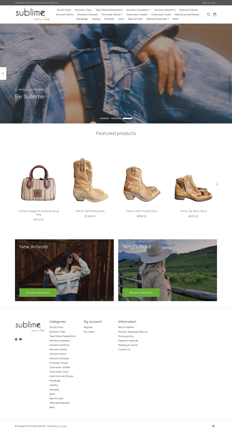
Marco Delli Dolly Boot (90, 210)
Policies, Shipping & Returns (133, 331)
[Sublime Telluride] (32, 14)
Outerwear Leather (137, 14)
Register (88, 327)
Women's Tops (83, 9)
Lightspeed (62, 426)
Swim (121, 18)
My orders (89, 331)
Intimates (109, 18)
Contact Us (124, 349)
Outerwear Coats (161, 14)
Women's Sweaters (59, 340)
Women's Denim (188, 9)
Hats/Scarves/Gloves (187, 14)
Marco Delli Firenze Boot (142, 210)
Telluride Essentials (59, 402)
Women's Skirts (64, 14)
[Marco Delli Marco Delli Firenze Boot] (141, 175)
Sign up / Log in (209, 3)
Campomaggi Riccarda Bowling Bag (39, 212)
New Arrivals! (135, 18)
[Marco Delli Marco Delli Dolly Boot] (90, 175)
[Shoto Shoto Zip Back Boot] (193, 175)
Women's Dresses (87, 14)
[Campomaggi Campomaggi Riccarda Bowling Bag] (38, 175)
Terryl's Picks (64, 9)
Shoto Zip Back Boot (193, 210)
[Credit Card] (213, 426)
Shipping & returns (128, 344)
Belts (175, 18)
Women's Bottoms (164, 9)
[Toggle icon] (208, 14)
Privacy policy (125, 336)
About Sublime (126, 327)
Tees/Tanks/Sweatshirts (109, 9)
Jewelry (96, 18)
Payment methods (128, 340)
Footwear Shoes (58, 362)
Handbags (82, 18)
